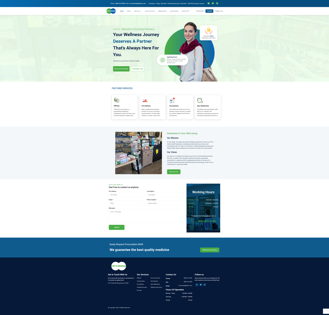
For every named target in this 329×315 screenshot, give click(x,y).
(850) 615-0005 (188, 281)
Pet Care (139, 290)
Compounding (141, 281)
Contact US (185, 11)
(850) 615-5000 (120, 3)
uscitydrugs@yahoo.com (138, 3)
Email (111, 200)
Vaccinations (154, 281)
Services (137, 11)
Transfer (209, 11)
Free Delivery (140, 284)
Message (112, 208)
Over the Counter (155, 278)
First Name (113, 191)
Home (122, 11)
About (129, 11)
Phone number (152, 200)
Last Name (151, 191)
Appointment (162, 11)
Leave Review (174, 11)
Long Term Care (150, 11)
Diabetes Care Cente (156, 287)
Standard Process (142, 287)
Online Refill (200, 11)
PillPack (139, 278)
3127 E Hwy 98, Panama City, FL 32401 (118, 283)
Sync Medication (155, 284)
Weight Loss (219, 11)
